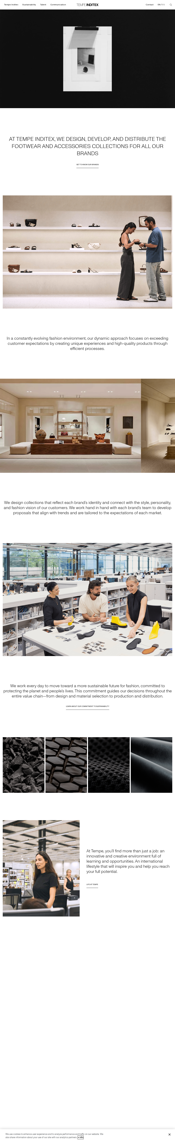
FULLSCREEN (167, 105)
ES (163, 4)
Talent (43, 4)
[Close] (169, 1134)
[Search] (171, 5)
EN (159, 4)
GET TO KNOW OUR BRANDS (87, 164)
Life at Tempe (92, 884)
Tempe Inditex (11, 4)
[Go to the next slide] (171, 426)
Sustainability (29, 4)
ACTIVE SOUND (152, 105)
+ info (80, 1137)
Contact (149, 4)
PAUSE (5, 105)
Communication (58, 4)
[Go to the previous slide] (4, 426)
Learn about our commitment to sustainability (87, 706)
